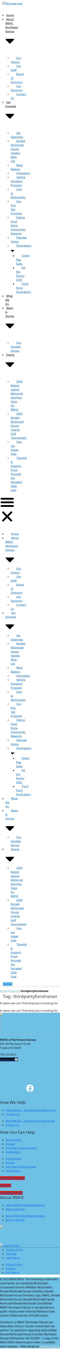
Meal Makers (16, 167)
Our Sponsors (17, 88)
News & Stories (9, 312)
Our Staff (16, 68)
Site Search (13, 1258)
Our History (16, 60)
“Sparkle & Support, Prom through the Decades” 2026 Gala (19, 474)
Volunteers (23, 173)
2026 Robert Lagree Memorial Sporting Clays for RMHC (17, 395)
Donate (10, 1144)
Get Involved (10, 615)
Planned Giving (19, 239)
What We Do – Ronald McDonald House (30, 1110)
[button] (7, 509)
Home (10, 15)
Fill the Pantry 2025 (20, 274)
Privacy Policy (14, 1250)
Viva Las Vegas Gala (16, 448)
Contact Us (18, 96)
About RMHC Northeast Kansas (11, 25)
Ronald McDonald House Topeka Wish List (18, 151)
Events (14, 991)
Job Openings (17, 135)
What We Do (9, 300)
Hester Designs (49, 1346)
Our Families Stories (16, 347)
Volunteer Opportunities (21, 1148)
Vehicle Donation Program (18, 181)
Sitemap (11, 1254)
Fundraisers (23, 245)
